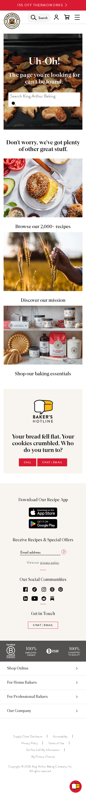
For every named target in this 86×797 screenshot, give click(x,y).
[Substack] (52, 599)
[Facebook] (25, 589)
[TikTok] (34, 589)
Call (27, 462)
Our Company (19, 711)
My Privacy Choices (43, 757)
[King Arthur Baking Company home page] (12, 22)
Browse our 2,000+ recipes (43, 226)
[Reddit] (44, 599)
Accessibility (60, 736)
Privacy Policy (30, 743)
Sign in (56, 17)
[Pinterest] (60, 589)
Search (13, 103)
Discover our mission (43, 300)
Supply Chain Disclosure (27, 736)
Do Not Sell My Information (43, 750)
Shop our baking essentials (43, 373)
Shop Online (17, 668)
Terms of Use (56, 743)
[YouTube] (35, 599)
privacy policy (49, 562)
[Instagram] (44, 589)
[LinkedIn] (25, 599)
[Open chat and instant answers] (76, 786)
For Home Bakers (22, 682)
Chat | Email (52, 462)
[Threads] (52, 589)
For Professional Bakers (27, 697)
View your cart (66, 17)
